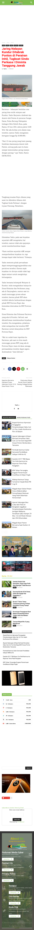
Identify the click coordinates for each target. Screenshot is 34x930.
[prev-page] (3, 532)
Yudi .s (5, 68)
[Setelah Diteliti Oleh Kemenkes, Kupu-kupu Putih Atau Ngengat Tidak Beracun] (6, 584)
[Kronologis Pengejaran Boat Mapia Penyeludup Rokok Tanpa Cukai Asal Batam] (6, 614)
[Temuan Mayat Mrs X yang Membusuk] (6, 624)
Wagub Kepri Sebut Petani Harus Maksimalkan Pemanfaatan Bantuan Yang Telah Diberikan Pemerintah (21, 493)
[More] (27, 369)
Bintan (4, 493)
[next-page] (6, 532)
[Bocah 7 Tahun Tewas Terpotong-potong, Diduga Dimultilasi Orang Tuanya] (6, 604)
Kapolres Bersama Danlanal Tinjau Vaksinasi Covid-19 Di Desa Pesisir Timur (9, 383)
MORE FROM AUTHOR (23, 417)
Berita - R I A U (7, 576)
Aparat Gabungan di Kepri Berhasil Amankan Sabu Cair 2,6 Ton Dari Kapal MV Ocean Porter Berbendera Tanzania (21, 440)
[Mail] (19, 409)
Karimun (16, 45)
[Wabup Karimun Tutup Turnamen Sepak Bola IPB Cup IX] (6, 481)
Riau (8, 42)
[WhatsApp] (23, 369)
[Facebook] (10, 369)
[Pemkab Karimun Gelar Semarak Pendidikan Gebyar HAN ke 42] (6, 452)
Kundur (21, 45)
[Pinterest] (18, 369)
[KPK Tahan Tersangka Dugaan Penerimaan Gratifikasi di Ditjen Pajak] (6, 472)
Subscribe (28, 723)
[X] (14, 369)
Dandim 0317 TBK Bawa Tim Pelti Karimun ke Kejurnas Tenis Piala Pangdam (21, 462)
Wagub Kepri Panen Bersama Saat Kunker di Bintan (21, 525)
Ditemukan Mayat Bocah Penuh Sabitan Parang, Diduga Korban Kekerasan (24, 383)
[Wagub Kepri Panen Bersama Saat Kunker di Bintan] (6, 525)
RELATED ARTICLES (9, 417)
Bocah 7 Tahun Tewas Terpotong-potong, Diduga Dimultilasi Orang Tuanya (21, 603)
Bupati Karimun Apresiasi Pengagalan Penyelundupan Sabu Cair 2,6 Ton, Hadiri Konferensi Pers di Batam (21, 427)
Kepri (11, 45)
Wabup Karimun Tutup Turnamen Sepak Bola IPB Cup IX (21, 481)
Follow (28, 704)
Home (3, 42)
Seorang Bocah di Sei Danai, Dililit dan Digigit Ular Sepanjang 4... (22, 593)
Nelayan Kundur (11, 358)
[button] (3, 2)
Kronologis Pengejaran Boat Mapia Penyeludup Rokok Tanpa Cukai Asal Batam (22, 613)
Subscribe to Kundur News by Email (13, 808)
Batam (3, 428)
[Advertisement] (17, 23)
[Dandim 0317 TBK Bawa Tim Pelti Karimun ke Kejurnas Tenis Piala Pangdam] (6, 461)
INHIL (12, 42)
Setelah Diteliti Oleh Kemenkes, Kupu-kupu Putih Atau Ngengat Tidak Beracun (22, 583)
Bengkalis (4, 507)
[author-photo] (17, 402)
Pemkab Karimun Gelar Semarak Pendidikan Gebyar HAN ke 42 (20, 452)
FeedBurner (21, 822)
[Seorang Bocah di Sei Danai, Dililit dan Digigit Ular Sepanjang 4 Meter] (6, 594)
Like (30, 700)
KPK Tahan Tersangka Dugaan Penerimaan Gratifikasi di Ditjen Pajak (21, 472)
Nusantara (5, 475)
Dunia (3, 440)
